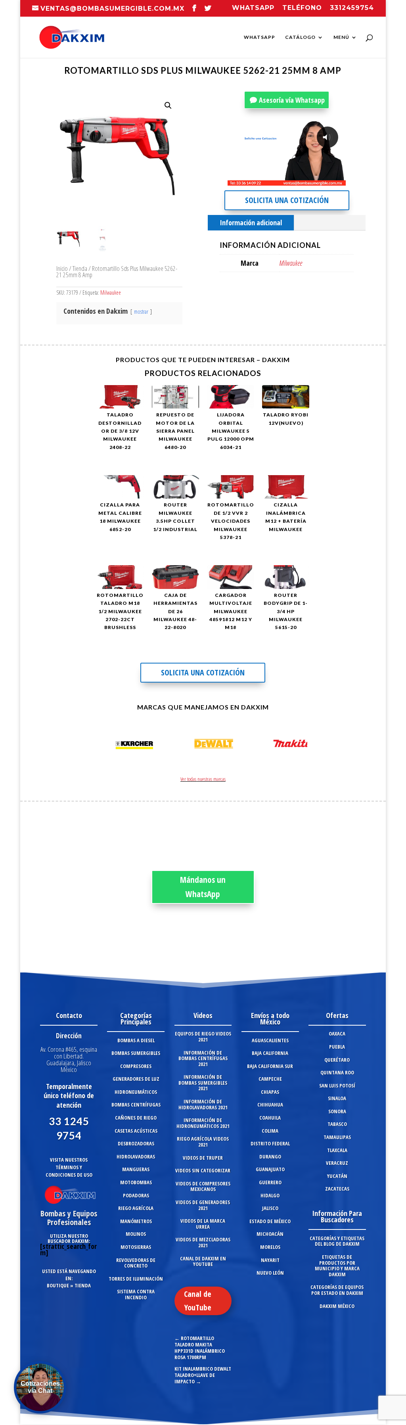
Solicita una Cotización (287, 200)
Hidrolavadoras (136, 1156)
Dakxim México (337, 1306)
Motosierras (136, 1246)
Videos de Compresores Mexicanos (203, 1186)
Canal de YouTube (197, 1301)
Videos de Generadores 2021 (203, 1205)
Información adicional (251, 222)
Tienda (80, 268)
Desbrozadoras (136, 1143)
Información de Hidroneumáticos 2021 (203, 1123)
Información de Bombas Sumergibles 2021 (202, 1082)
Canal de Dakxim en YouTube (203, 1261)
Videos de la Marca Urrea (202, 1223)
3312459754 (352, 8)
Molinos (136, 1233)
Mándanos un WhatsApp (203, 886)
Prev (107, 745)
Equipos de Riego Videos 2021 (203, 1036)
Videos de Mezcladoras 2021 (203, 1242)
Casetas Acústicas (136, 1130)
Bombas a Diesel (136, 1040)
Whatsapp (253, 8)
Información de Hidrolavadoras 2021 (203, 1104)
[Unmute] (277, 179)
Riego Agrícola (135, 1208)
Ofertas (337, 1015)
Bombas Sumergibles (135, 1053)
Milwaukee (110, 292)
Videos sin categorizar (202, 1170)
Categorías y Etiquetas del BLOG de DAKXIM (337, 1241)
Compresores (135, 1066)
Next (299, 745)
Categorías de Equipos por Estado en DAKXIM (337, 1290)
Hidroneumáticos (136, 1091)
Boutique (58, 1285)
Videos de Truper (203, 1157)
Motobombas (136, 1182)
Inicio (62, 268)
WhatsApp (259, 37)
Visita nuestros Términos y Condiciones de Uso (69, 1167)
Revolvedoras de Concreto (135, 1263)
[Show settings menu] (293, 179)
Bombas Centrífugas (136, 1104)
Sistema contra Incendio (136, 1294)
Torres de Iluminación (136, 1278)
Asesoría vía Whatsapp (292, 100)
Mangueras (135, 1169)
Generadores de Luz (136, 1078)
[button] (168, 105)
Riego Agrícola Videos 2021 (203, 1141)
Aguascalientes (270, 1040)
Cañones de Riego (136, 1117)
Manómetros (136, 1221)
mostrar (141, 311)
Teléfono (302, 8)
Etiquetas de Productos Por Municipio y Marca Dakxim (337, 1265)
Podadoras (136, 1195)
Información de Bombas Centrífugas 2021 (203, 1058)
